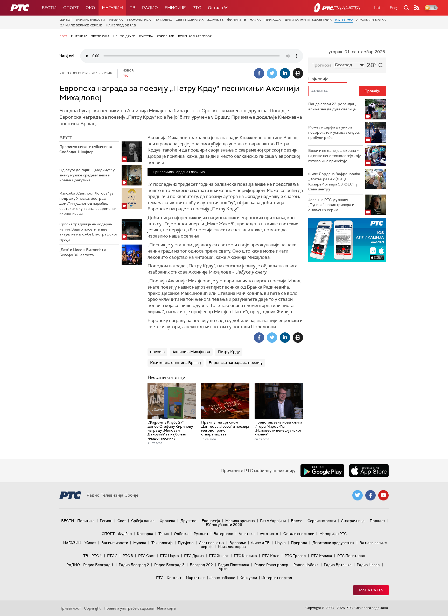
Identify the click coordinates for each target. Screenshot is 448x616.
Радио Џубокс (306, 564)
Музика (116, 20)
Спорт (71, 7)
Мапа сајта (371, 590)
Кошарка (145, 533)
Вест (63, 36)
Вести (49, 7)
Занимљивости (90, 20)
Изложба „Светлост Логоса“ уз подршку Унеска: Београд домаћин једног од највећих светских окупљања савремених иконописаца (87, 203)
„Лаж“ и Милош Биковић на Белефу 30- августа (82, 252)
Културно (344, 20)
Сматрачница (353, 520)
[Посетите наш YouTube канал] (383, 495)
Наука (255, 20)
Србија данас (143, 520)
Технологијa (139, 20)
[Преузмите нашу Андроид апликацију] (322, 470)
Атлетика (247, 533)
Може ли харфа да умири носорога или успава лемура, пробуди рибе (334, 132)
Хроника (167, 520)
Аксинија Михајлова (191, 351)
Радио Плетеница (233, 564)
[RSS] (417, 8)
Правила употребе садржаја (129, 608)
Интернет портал (276, 577)
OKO (90, 7)
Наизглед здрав (121, 25)
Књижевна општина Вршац (175, 362)
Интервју (79, 36)
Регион (106, 520)
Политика (86, 520)
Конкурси (248, 577)
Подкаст (377, 520)
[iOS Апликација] (347, 240)
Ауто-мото (269, 533)
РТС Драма (194, 555)
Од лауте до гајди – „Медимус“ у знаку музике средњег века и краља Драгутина (87, 175)
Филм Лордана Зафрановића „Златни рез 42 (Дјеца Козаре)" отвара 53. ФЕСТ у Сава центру (334, 181)
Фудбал (125, 533)
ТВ (132, 7)
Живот (66, 20)
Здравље (215, 20)
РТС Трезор (295, 555)
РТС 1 (97, 555)
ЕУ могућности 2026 (224, 524)
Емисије (175, 7)
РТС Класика (245, 555)
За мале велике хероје (81, 25)
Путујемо (163, 20)
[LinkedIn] (285, 73)
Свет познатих (190, 20)
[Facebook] (259, 73)
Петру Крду (229, 351)
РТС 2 (112, 555)
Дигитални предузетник (308, 20)
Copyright (92, 608)
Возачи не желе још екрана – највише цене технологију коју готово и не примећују (334, 155)
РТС (196, 7)
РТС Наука (169, 555)
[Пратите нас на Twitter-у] (357, 495)
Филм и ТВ (236, 20)
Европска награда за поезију (236, 362)
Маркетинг (195, 577)
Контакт (174, 577)
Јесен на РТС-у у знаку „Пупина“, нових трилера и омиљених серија (331, 204)
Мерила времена (240, 520)
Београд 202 (201, 564)
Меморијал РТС (333, 533)
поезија (157, 351)
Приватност (70, 608)
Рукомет (201, 533)
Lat (377, 7)
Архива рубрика (371, 20)
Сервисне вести (321, 520)
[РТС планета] (337, 8)
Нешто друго (124, 36)
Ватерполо (223, 533)
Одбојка (181, 533)
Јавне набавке (222, 577)
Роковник (165, 36)
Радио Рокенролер (271, 564)
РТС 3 (128, 555)
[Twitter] (272, 73)
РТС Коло (270, 555)
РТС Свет (146, 555)
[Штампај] (298, 73)
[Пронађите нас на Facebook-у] (370, 495)
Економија (211, 520)
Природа (272, 20)
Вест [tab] (65, 138)
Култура (146, 36)
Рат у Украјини (273, 520)
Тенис (163, 533)
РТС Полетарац (351, 555)
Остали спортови (298, 533)
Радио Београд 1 (98, 564)
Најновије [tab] (318, 79)
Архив (224, 568)
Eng (393, 7)
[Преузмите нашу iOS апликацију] (369, 470)
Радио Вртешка (338, 564)
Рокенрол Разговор (195, 36)
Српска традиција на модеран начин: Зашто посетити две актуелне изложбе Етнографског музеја (88, 232)
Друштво (188, 520)
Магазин (112, 7)
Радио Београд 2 (134, 564)
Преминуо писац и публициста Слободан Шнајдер (85, 149)
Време (296, 520)
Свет (121, 520)
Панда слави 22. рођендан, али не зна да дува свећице (332, 106)
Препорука (100, 36)
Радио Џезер (368, 564)
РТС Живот (219, 555)
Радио (150, 7)
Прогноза (321, 65)
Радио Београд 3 (169, 564)
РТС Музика (321, 555)
